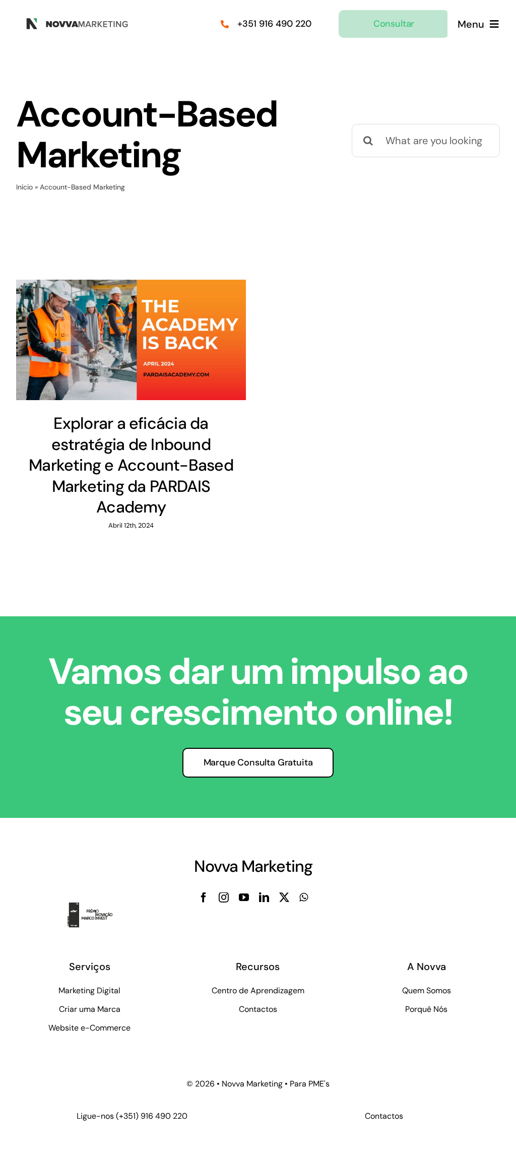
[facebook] (204, 897)
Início (24, 186)
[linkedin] (264, 897)
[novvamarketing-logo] (74, 21)
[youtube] (244, 897)
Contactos (384, 1116)
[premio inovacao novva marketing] (96, 907)
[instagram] (224, 897)
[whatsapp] (303, 897)
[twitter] (284, 897)
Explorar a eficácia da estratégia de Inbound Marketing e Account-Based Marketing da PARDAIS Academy (131, 465)
